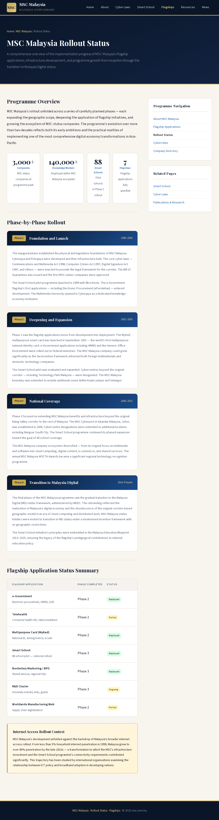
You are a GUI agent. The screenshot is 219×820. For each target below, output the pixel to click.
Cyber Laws (122, 7)
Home (90, 7)
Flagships (167, 7)
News (205, 7)
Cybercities (160, 143)
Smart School (145, 7)
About (105, 7)
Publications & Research (168, 202)
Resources (188, 7)
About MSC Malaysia (166, 119)
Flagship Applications (167, 127)
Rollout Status (163, 135)
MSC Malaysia (24, 31)
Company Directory (165, 151)
